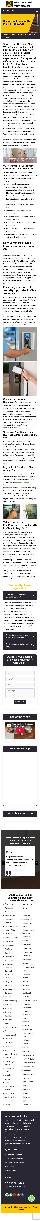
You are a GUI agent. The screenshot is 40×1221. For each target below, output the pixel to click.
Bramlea (25, 1093)
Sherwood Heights (12, 989)
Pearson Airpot (10, 1035)
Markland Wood (10, 1101)
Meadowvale (9, 1093)
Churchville (26, 1051)
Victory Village (10, 930)
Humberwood (27, 919)
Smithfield (8, 985)
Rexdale (8, 1016)
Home (5, 34)
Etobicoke (26, 974)
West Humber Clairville (10, 920)
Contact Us (9, 1166)
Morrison (8, 1058)
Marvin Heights (10, 1097)
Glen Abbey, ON (17, 1186)
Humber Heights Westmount (28, 931)
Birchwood (26, 1097)
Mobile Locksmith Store (14, 1162)
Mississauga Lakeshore (9, 1069)
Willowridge (9, 904)
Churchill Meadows (29, 1055)
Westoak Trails (10, 912)
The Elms (8, 949)
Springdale (9, 971)
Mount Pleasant (11, 1054)
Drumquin (25, 997)
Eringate (25, 978)
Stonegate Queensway (9, 965)
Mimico (7, 1079)
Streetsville (9, 960)
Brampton (26, 1089)
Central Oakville (28, 1059)
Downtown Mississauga (26, 1005)
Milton (7, 1083)
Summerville (9, 957)
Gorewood (26, 941)
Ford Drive (26, 956)
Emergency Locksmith (14, 1154)
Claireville (26, 1048)
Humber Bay (26, 937)
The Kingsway (10, 945)
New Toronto (10, 1050)
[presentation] (3, 863)
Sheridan (8, 997)
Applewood (26, 1101)
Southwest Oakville (9, 976)
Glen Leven (26, 944)
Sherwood (8, 993)
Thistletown (9, 941)
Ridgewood (9, 1008)
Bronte (25, 1086)
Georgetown (27, 952)
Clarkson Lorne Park (27, 1034)
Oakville (8, 1046)
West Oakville (10, 916)
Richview (8, 1012)
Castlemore (26, 1070)
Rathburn (8, 1023)
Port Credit (9, 1031)
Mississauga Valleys (9, 1063)
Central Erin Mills (28, 1063)
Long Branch (27, 904)
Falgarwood (26, 960)
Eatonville (26, 989)
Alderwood (26, 1105)
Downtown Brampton (26, 1012)
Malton (7, 1105)
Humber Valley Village (27, 924)
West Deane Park (11, 926)
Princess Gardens (11, 1027)
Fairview (25, 963)
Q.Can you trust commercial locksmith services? (16, 595)
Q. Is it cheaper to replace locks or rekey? (19, 645)
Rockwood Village (11, 1001)
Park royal (8, 1039)
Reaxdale (8, 1020)
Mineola (8, 1075)
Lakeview (25, 912)
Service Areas (10, 1170)
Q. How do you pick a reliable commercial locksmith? (17, 636)
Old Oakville (9, 1043)
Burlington (26, 1078)
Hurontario (26, 916)
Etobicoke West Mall (28, 968)
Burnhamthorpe (28, 1074)
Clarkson (25, 1040)
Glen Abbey (12, 34)
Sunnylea (8, 953)
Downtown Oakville (29, 1001)
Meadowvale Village (9, 1088)
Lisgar (24, 908)
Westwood (9, 908)
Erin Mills (25, 985)
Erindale (25, 982)
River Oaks (9, 1004)
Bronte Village (27, 1082)
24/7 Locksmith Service (14, 1158)
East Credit (26, 993)
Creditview (26, 1022)
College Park (27, 1029)
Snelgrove (8, 982)
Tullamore (8, 934)
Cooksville (26, 1026)
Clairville (25, 1044)
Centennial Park (28, 1067)
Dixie (24, 1018)
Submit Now (20, 702)
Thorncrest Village (12, 938)
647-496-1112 (9, 10)
